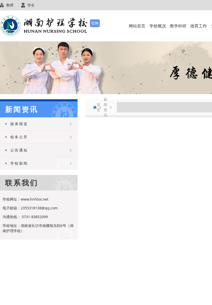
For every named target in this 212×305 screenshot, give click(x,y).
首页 (95, 107)
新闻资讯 (105, 107)
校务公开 (19, 136)
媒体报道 (19, 123)
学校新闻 (19, 163)
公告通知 (19, 150)
